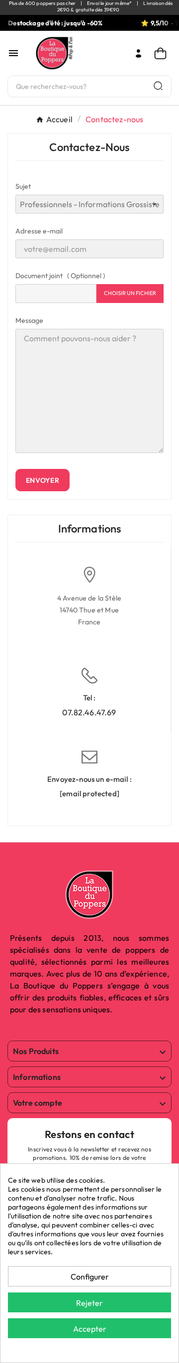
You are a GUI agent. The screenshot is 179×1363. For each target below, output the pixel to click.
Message (29, 320)
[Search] (158, 85)
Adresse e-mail (39, 231)
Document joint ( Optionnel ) (60, 275)
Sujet (23, 186)
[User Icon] (138, 53)
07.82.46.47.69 (89, 712)
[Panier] (163, 53)
